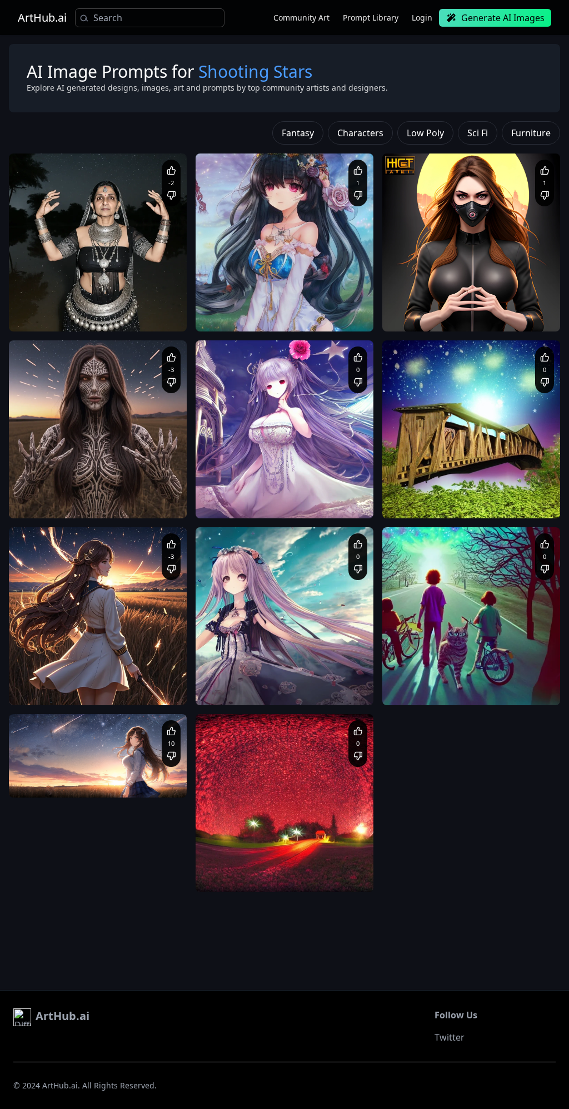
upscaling (36, 677)
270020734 (241, 845)
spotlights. (333, 875)
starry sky (343, 864)
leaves (312, 864)
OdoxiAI (50, 751)
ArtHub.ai (42, 17)
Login (422, 17)
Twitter (450, 1037)
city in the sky (245, 864)
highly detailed (132, 501)
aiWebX (49, 285)
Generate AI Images (503, 18)
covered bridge (234, 875)
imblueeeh (427, 659)
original (308, 304)
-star (231, 285)
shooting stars (288, 875)
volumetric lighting (122, 688)
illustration (69, 688)
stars (147, 727)
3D (542, 501)
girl (25, 727)
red (213, 864)
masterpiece (76, 677)
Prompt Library (370, 17)
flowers (284, 864)
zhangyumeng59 (437, 285)
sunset (93, 727)
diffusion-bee (227, 166)
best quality (85, 501)
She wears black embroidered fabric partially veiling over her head (92, 314)
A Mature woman (49, 304)
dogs (464, 677)
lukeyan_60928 (61, 472)
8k (161, 688)
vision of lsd (413, 677)
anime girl (56, 727)
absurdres (325, 314)
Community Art (301, 17)
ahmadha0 (241, 472)
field (121, 727)
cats (444, 677)
